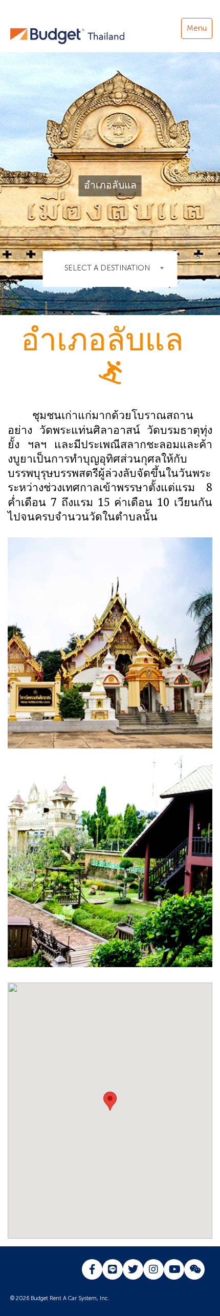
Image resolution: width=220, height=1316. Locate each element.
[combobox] (110, 269)
